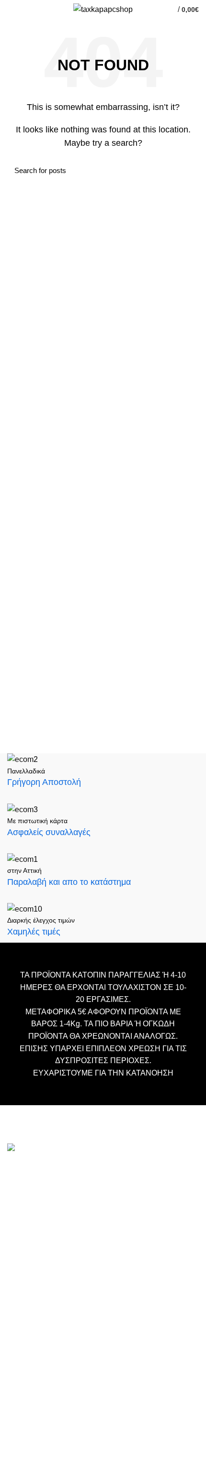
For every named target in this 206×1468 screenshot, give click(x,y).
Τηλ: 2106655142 (37, 1302)
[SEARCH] (186, 170)
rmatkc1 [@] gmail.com (45, 1277)
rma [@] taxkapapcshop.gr (124, 1262)
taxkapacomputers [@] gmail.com (63, 1207)
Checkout (22, 1390)
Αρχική (18, 1362)
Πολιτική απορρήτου (39, 1433)
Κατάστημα (25, 1405)
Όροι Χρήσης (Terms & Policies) (57, 1419)
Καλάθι (18, 1376)
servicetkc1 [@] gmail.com (51, 1237)
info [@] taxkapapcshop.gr (92, 1191)
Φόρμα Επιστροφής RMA (47, 1448)
